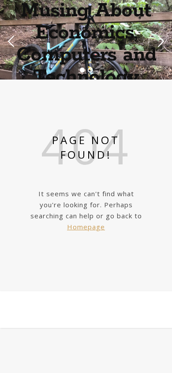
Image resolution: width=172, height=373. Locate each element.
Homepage (86, 226)
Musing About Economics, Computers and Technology (86, 44)
